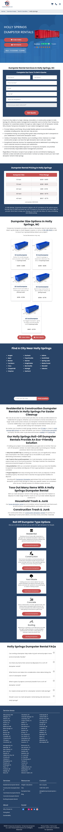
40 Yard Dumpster (31, 318)
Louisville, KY (42, 728)
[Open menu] (60, 4)
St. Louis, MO (24, 755)
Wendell (44, 366)
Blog (22, 794)
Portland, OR (6, 769)
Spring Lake (46, 361)
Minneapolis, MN (43, 742)
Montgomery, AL (7, 745)
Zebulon (44, 368)
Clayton (11, 371)
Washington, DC (26, 769)
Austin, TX (6, 724)
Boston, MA (6, 732)
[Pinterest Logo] (37, 809)
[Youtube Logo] (31, 809)
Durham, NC (24, 730)
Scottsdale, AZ (25, 749)
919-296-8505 (48, 230)
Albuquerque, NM (8, 715)
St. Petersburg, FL (26, 759)
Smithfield (45, 358)
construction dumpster (49, 430)
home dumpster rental (16, 504)
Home (3, 11)
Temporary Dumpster (23, 479)
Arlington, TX (6, 717)
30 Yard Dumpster (42, 287)
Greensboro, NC (25, 738)
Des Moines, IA (25, 726)
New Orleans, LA (7, 749)
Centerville (51, 432)
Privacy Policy (45, 826)
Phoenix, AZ (6, 763)
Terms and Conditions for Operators (52, 828)
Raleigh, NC (6, 771)
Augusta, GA (6, 720)
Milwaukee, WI (43, 740)
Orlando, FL (6, 759)
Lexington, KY (43, 722)
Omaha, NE (6, 757)
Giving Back (6, 812)
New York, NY (6, 751)
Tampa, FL (24, 761)
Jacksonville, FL (43, 717)
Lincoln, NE (42, 724)
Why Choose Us (7, 809)
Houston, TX (24, 742)
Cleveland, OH (25, 715)
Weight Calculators (26, 785)
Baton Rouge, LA (7, 728)
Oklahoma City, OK (8, 755)
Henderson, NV (25, 740)
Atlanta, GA (6, 719)
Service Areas (11, 11)
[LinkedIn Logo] (34, 809)
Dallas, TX (24, 722)
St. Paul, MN (24, 757)
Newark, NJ (6, 753)
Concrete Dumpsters (31, 614)
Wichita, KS (24, 771)
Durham (28, 355)
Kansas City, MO (44, 719)
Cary (9, 366)
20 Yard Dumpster (21, 286)
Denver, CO (24, 724)
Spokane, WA (25, 753)
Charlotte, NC (7, 738)
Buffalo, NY (6, 734)
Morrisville (28, 366)
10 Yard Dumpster (21, 255)
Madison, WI (42, 732)
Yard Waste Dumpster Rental (11, 793)
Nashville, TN (6, 747)
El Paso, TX (24, 732)
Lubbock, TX (42, 730)
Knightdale (29, 363)
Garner (27, 361)
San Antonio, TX (25, 747)
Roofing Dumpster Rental (10, 799)
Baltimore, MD (7, 726)
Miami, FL (42, 738)
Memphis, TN (43, 734)
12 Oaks (43, 428)
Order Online (17, 40)
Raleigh (27, 368)
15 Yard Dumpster (42, 255)
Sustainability (7, 815)
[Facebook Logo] (23, 809)
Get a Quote (43, 785)
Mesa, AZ (41, 736)
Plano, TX (5, 767)
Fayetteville (29, 358)
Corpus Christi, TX (26, 720)
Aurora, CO (6, 722)
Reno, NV (5, 773)
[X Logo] (26, 809)
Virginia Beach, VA (26, 767)
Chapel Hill (11, 368)
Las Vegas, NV (43, 720)
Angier (10, 355)
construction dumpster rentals (35, 513)
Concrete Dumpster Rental (11, 796)
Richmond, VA (25, 745)
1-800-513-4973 (44, 788)
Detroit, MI (24, 728)
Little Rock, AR (43, 726)
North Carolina (22, 11)
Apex (9, 358)
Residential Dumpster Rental (11, 785)
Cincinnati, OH (7, 742)
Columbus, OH (25, 719)
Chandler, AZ (6, 736)
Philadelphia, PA (7, 761)
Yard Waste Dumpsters (31, 591)
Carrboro (11, 363)
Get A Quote (17, 45)
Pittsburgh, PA (7, 765)
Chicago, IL (6, 740)
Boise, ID (5, 730)
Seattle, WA (24, 751)
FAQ (22, 788)
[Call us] (56, 4)
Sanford (28, 371)
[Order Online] (52, 4)
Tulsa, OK (24, 765)
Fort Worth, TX (25, 736)
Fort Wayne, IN (25, 734)
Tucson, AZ (24, 763)
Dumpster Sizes (25, 791)
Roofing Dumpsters (31, 636)
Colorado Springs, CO (27, 717)
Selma (44, 355)
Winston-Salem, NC (26, 773)
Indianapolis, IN (43, 715)
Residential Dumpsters (31, 545)
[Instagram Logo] (28, 809)
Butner (10, 361)
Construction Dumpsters (31, 568)
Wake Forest (46, 363)
